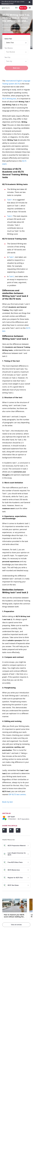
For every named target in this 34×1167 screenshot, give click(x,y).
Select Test (8, 39)
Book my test (7, 802)
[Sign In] (16, 7)
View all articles (16, 925)
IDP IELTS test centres (17, 794)
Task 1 (9, 200)
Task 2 (9, 216)
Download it (6, 3)
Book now (23, 8)
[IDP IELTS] (6, 8)
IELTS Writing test (9, 98)
